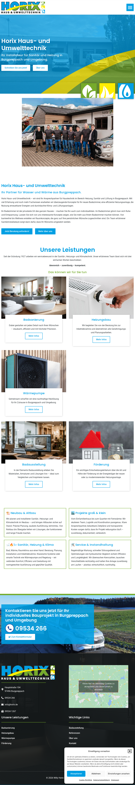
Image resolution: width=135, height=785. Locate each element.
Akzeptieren (76, 773)
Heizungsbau (7, 733)
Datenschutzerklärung (101, 780)
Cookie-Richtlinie (85, 780)
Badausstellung (76, 728)
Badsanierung (8, 728)
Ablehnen (96, 773)
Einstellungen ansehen (119, 773)
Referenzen (74, 733)
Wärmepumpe (8, 738)
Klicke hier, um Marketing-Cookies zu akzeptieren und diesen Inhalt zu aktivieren (98, 686)
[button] (129, 751)
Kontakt (72, 743)
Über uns (73, 738)
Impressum (115, 780)
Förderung (6, 743)
